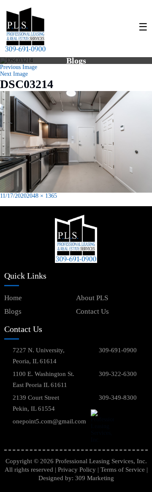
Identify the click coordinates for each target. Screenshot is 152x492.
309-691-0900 (118, 350)
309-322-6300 (118, 373)
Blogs (13, 311)
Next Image (14, 74)
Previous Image (18, 67)
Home (13, 298)
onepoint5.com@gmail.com (49, 421)
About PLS (92, 298)
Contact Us (92, 311)
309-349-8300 (118, 397)
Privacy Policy (77, 469)
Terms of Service (122, 469)
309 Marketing (94, 478)
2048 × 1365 (42, 196)
